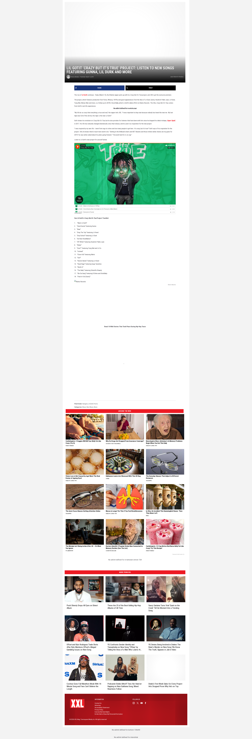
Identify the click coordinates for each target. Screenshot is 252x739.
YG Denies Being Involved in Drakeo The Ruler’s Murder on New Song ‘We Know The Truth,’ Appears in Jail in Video (164, 647)
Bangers (85, 404)
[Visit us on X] (138, 703)
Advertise (98, 705)
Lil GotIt (84, 95)
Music (84, 407)
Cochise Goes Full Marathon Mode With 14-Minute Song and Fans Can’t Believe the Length (84, 686)
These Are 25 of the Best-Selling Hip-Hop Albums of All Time (124, 606)
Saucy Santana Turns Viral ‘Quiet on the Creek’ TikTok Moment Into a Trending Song (164, 608)
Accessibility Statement (102, 707)
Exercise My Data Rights (102, 712)
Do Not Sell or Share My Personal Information (109, 714)
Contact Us (98, 703)
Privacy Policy (99, 710)
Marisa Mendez (75, 77)
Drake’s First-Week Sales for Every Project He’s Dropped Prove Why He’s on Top (165, 685)
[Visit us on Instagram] (134, 703)
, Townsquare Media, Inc (87, 719)
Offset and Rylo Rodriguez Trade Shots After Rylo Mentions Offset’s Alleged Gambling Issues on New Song (82, 647)
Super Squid (171, 121)
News (95, 407)
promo (96, 404)
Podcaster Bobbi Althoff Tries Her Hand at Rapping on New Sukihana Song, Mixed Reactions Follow (124, 686)
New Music (90, 407)
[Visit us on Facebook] (146, 703)
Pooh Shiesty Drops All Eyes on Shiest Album (82, 606)
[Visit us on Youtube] (142, 703)
